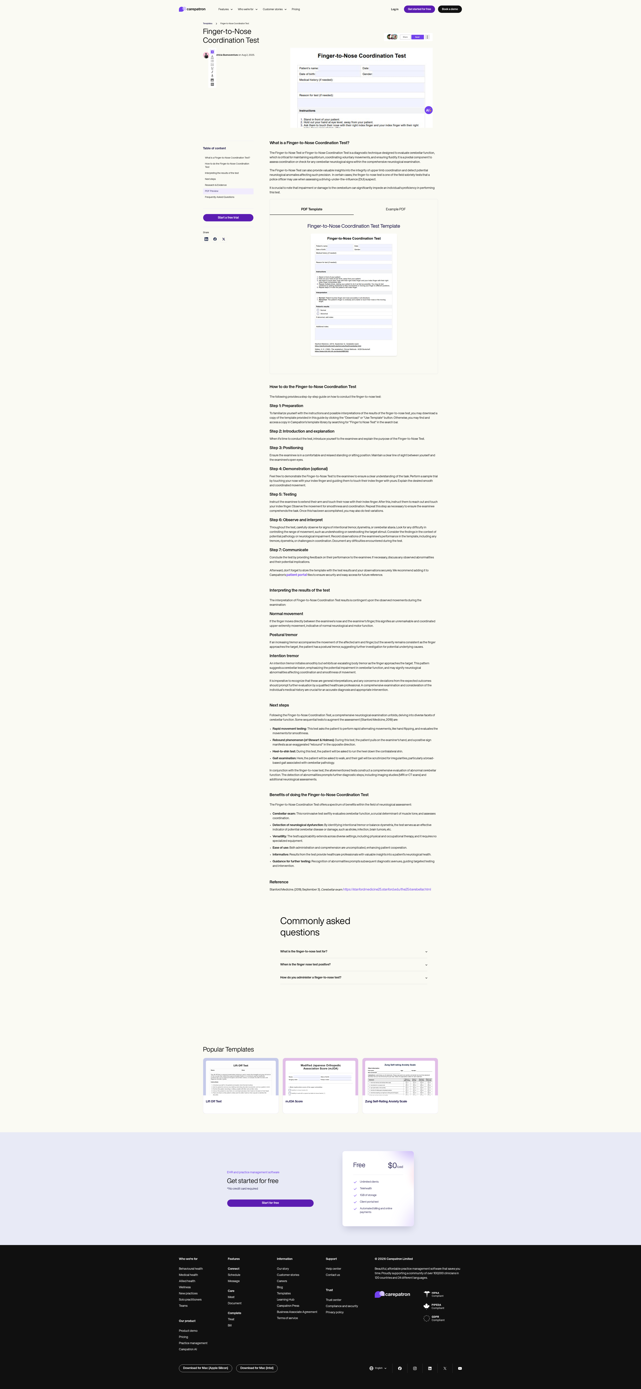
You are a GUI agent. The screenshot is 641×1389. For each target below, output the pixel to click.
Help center (333, 1269)
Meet (231, 1297)
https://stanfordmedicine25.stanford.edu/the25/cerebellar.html (387, 889)
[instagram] (415, 1368)
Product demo (188, 1331)
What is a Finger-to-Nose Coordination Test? (227, 158)
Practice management (193, 1343)
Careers (282, 1281)
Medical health (188, 1275)
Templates (284, 1293)
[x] (445, 1368)
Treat (231, 1319)
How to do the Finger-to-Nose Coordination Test (227, 165)
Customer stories (273, 9)
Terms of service (287, 1318)
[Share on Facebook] (215, 239)
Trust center (333, 1300)
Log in (394, 9)
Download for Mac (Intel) (256, 1368)
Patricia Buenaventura (226, 55)
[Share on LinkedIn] (206, 239)
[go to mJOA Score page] (240, 1076)
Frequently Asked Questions (219, 197)
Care (231, 1291)
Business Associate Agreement (297, 1312)
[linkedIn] (430, 1368)
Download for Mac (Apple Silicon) (205, 1368)
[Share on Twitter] (224, 239)
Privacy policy (335, 1312)
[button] (378, 1368)
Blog (280, 1287)
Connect (233, 1269)
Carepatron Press (288, 1306)
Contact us (333, 1275)
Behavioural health (191, 1269)
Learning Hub (285, 1299)
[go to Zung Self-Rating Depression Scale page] (400, 1076)
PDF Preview (211, 191)
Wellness (185, 1287)
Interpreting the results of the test (222, 173)
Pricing (296, 9)
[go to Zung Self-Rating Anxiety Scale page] (320, 1076)
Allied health (187, 1281)
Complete (234, 1313)
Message (234, 1281)
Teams (183, 1306)
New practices (188, 1293)
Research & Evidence (216, 185)
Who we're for (246, 9)
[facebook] (400, 1368)
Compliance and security (342, 1306)
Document (235, 1303)
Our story (283, 1269)
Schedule (234, 1275)
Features (224, 9)
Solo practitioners (190, 1299)
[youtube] (460, 1368)
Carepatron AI (188, 1349)
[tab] (312, 210)
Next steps (210, 179)
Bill (230, 1325)
